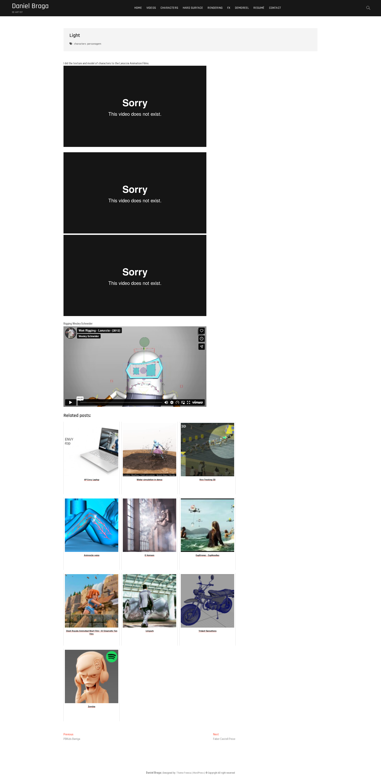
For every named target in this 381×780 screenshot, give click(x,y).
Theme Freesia (183, 772)
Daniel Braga (30, 6)
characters (80, 44)
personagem (94, 44)
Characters (169, 8)
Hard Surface (193, 8)
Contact (275, 8)
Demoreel (242, 8)
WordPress (198, 772)
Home (138, 8)
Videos (151, 8)
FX (228, 8)
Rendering (215, 8)
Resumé (258, 8)
